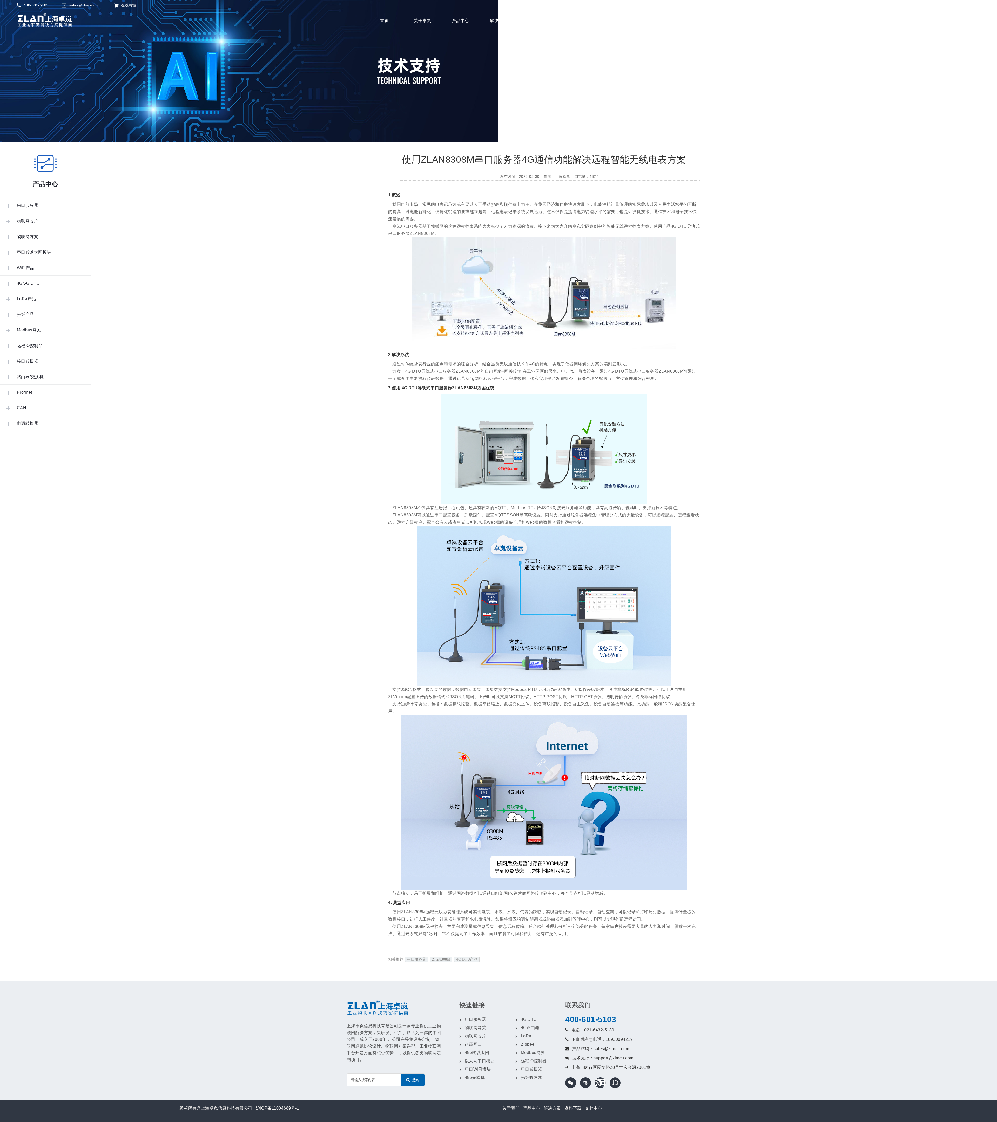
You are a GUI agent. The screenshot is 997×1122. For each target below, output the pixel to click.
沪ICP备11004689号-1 (277, 1108)
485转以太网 (477, 1052)
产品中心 (460, 20)
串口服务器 (416, 959)
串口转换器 (531, 1069)
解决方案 (498, 20)
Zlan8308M (441, 959)
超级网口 (473, 1044)
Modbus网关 (533, 1052)
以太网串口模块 (480, 1061)
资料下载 (573, 1108)
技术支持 (536, 20)
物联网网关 (475, 1027)
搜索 (614, 20)
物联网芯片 (475, 1036)
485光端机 (475, 1077)
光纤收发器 (531, 1077)
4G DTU (529, 1019)
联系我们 (574, 20)
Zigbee (528, 1044)
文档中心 (593, 1108)
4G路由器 (530, 1027)
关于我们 (511, 1108)
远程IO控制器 (534, 1061)
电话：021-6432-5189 (592, 1030)
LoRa (526, 1036)
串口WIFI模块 (478, 1069)
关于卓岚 (422, 20)
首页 (384, 20)
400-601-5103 (590, 1019)
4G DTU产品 (466, 959)
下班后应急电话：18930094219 (602, 1039)
